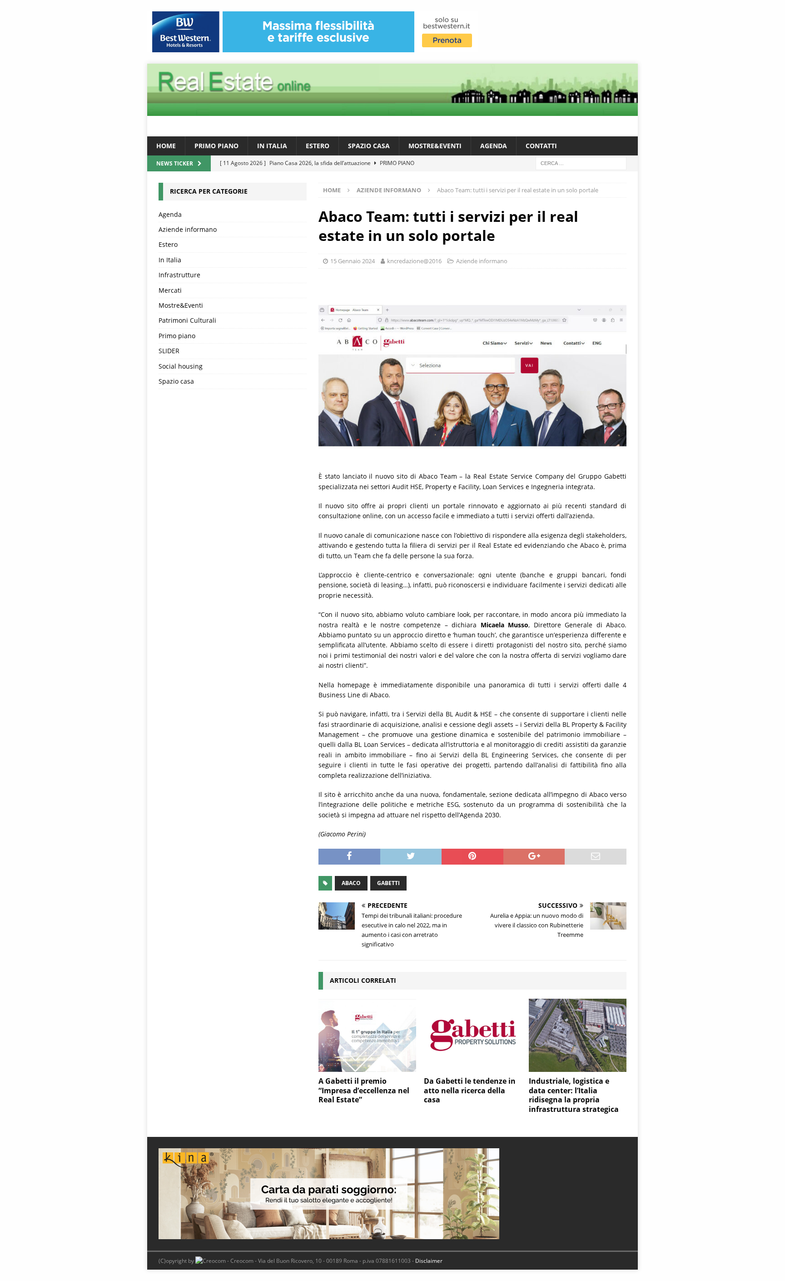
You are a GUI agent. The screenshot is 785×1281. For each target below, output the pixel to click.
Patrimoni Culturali (187, 320)
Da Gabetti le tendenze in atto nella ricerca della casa (470, 1090)
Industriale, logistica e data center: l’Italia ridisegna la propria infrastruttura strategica (574, 1095)
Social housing (181, 366)
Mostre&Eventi (435, 145)
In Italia (272, 145)
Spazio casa (369, 145)
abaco (351, 883)
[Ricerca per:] (581, 163)
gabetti (388, 883)
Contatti (541, 145)
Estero (317, 145)
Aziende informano (481, 261)
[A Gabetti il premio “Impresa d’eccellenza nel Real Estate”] (367, 1035)
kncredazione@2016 (414, 261)
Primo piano (216, 145)
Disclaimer (428, 1261)
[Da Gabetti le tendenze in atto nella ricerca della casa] (473, 1035)
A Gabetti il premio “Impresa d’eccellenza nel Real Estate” (363, 1090)
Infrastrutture (179, 274)
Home (166, 145)
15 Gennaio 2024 (352, 261)
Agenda (493, 145)
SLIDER (169, 350)
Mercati (170, 290)
